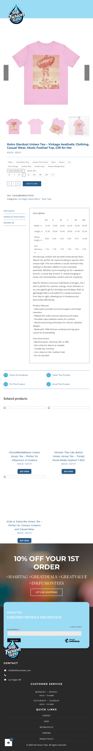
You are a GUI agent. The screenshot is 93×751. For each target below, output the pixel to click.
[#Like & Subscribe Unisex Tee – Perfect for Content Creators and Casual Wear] (24, 477)
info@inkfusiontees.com (19, 670)
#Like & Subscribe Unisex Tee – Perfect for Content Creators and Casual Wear (24, 525)
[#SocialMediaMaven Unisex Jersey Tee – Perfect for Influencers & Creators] (24, 408)
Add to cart (32, 184)
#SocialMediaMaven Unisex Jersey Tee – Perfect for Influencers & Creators (24, 456)
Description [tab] (9, 211)
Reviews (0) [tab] (9, 222)
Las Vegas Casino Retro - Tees (32, 199)
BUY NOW (24, 471)
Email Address (13, 629)
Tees (49, 199)
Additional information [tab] (14, 216)
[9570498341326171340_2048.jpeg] (46, 72)
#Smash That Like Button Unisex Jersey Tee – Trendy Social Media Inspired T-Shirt (68, 456)
